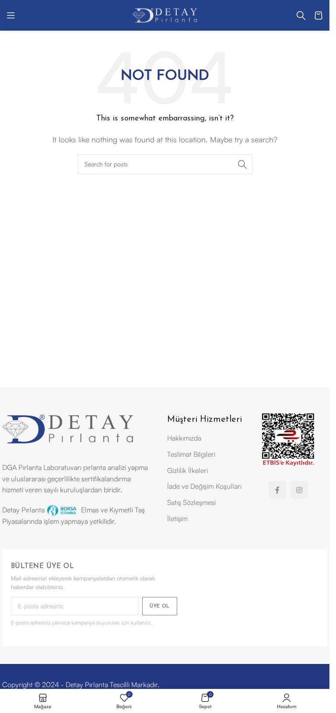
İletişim (177, 518)
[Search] (301, 15)
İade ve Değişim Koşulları (204, 486)
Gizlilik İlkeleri (187, 470)
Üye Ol (160, 606)
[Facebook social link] (277, 490)
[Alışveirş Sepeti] (318, 15)
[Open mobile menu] (11, 15)
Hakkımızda (184, 438)
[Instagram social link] (299, 490)
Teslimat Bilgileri (191, 454)
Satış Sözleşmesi (191, 502)
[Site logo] (165, 14)
